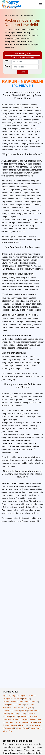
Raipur (6, 725)
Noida (17, 722)
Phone (7, 66)
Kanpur (14, 716)
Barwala (32, 695)
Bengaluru (7, 698)
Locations (15, 15)
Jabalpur (14, 713)
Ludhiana (7, 719)
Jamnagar (30, 713)
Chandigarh (23, 701)
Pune (38, 722)
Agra (5, 695)
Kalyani (6, 716)
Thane (32, 728)
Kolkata (22, 716)
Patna (32, 722)
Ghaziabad (18, 707)
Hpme (7, 15)
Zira (10, 731)
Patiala (25, 722)
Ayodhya (12, 695)
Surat (25, 728)
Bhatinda (18, 698)
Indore (6, 713)
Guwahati (7, 710)
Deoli (11, 704)
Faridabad (7, 707)
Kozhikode (32, 716)
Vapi (38, 728)
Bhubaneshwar (9, 701)
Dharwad (20, 704)
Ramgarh (14, 725)
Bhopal (26, 698)
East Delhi (29, 704)
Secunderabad (34, 725)
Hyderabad (33, 710)
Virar (5, 731)
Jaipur (22, 713)
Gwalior (16, 710)
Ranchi (23, 725)
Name (7, 61)
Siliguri (18, 728)
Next (22, 72)
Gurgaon (29, 707)
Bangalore (22, 695)
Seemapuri (9, 728)
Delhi (5, 704)
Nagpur (25, 719)
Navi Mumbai (35, 719)
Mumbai (16, 719)
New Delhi (8, 722)
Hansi (24, 710)
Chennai (34, 701)
